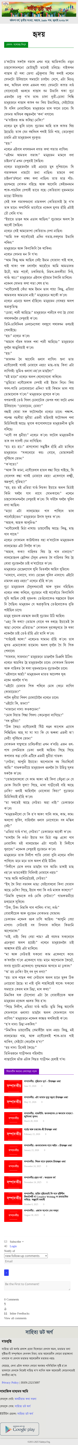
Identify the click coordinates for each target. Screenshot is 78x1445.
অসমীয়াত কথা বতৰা (26, 1399)
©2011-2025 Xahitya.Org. (39, 1442)
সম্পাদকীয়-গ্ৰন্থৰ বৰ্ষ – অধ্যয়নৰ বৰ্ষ (39, 1178)
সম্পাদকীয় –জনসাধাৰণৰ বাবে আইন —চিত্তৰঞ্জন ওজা (48, 1146)
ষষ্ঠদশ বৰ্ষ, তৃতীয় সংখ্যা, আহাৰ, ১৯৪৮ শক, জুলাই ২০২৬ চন (39, 20)
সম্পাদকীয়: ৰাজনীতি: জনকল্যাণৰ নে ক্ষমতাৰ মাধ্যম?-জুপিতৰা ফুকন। (49, 1115)
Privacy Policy (10, 1383)
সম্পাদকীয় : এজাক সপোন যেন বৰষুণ (41, 1211)
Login (13, 1246)
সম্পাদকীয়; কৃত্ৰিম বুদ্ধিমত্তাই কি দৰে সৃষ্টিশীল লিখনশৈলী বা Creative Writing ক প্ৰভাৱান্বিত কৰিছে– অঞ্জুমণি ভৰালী (46, 1197)
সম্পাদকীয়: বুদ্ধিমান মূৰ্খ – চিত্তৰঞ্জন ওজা (42, 1081)
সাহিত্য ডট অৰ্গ (22, 1406)
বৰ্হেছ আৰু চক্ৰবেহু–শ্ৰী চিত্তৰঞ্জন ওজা (40, 1129)
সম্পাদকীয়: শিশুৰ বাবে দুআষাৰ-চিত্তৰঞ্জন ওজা (45, 1162)
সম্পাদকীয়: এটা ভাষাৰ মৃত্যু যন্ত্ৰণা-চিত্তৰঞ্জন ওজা (46, 1097)
